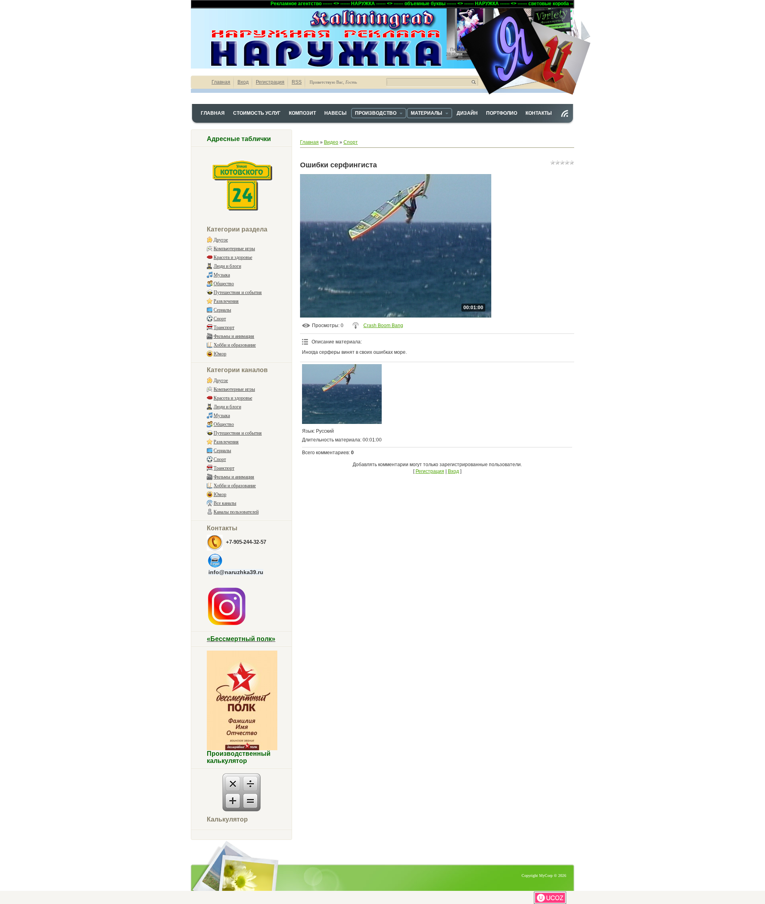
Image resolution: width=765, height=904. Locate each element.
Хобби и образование (235, 345)
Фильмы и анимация (234, 336)
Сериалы (222, 310)
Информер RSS (564, 113)
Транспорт (224, 327)
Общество (224, 283)
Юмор (220, 354)
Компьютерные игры (234, 248)
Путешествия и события (238, 292)
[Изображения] (342, 394)
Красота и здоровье (233, 257)
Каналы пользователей (236, 512)
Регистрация (270, 82)
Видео (331, 142)
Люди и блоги (227, 266)
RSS (297, 82)
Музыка (222, 275)
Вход (243, 82)
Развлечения (226, 301)
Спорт (220, 319)
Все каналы (225, 503)
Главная (221, 82)
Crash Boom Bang (383, 325)
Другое (221, 240)
